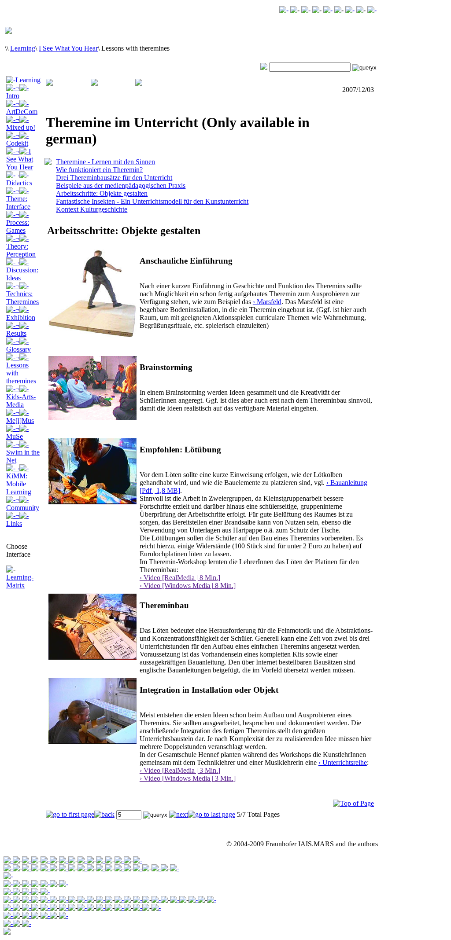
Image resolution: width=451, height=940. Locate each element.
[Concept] (8, 907)
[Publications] (45, 884)
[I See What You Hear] (82, 899)
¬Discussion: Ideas (22, 270)
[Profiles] (45, 915)
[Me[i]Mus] (119, 899)
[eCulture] (137, 860)
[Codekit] (63, 899)
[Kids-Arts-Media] (100, 899)
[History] (82, 868)
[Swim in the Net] (156, 899)
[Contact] (328, 10)
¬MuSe (14, 432)
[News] (174, 868)
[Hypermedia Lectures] (45, 892)
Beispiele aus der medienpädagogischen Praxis (120, 185)
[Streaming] (45, 868)
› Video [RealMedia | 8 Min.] (180, 577)
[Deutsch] (372, 10)
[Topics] (26, 884)
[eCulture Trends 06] (26, 923)
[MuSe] (137, 899)
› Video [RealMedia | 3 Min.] (180, 770)
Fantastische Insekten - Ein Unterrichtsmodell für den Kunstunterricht (152, 201)
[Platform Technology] (63, 868)
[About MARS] (137, 868)
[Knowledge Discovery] (26, 868)
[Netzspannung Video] (283, 10)
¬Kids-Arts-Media (21, 396)
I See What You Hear (68, 48)
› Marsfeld (267, 301)
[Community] (119, 860)
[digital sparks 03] (63, 907)
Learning (22, 48)
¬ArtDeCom (21, 107)
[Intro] (8, 884)
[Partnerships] (119, 868)
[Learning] (82, 860)
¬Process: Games (17, 222)
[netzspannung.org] (8, 860)
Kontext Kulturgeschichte (91, 209)
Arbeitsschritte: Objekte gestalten (102, 193)
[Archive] (26, 860)
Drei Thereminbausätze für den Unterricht (114, 177)
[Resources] (63, 915)
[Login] (350, 10)
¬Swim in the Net (23, 452)
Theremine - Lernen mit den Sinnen (105, 161)
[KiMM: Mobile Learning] (174, 899)
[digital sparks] (100, 860)
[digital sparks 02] (82, 907)
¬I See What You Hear (19, 159)
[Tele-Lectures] (63, 860)
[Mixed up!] (45, 899)
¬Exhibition (20, 313)
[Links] (211, 899)
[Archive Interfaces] (8, 876)
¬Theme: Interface (18, 198)
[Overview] (8, 892)
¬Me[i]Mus (20, 416)
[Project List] (119, 907)
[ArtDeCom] (26, 899)
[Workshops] (100, 868)
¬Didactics (19, 179)
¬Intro (12, 91)
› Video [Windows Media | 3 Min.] (188, 778)
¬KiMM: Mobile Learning (18, 480)
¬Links (14, 519)
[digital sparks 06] (45, 907)
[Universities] (156, 907)
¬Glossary (18, 345)
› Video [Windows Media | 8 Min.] (188, 585)
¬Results (16, 329)
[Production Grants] (137, 907)
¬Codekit (17, 139)
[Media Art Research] (45, 860)
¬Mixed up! (20, 123)
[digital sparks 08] (26, 907)
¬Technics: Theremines (22, 293)
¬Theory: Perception (21, 246)
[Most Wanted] (306, 10)
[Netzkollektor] (26, 915)
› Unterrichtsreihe (342, 762)
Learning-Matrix (19, 581)
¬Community (22, 503)
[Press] (156, 868)
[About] (8, 868)
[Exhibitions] (63, 884)
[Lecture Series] (26, 892)
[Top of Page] (353, 803)
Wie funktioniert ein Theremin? (99, 169)
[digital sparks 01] (100, 907)
